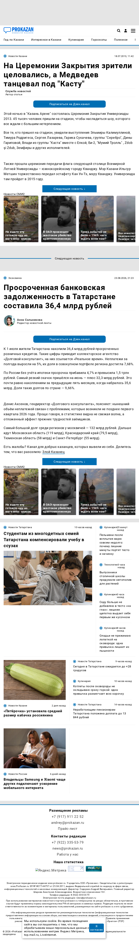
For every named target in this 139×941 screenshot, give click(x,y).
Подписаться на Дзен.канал (69, 104)
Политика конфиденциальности (107, 931)
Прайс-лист (67, 829)
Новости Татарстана (20, 527)
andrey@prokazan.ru (67, 823)
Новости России (17, 774)
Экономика (15, 278)
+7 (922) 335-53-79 (68, 842)
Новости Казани (17, 56)
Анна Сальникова (29, 319)
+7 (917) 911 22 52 (68, 817)
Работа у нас (68, 854)
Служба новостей (18, 91)
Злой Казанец (53, 452)
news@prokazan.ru (67, 848)
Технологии (111, 564)
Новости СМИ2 (14, 194)
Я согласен (96, 927)
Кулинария (110, 527)
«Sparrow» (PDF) (115, 921)
